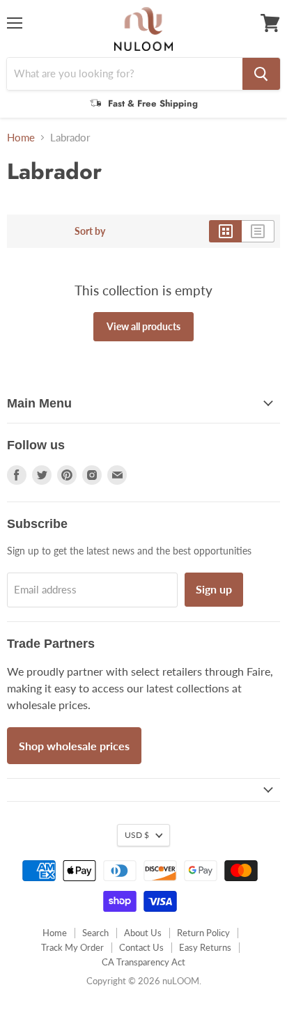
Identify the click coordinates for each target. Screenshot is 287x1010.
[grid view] (225, 231)
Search (95, 932)
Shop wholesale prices (74, 745)
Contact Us (141, 947)
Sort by (90, 231)
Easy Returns (205, 947)
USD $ (137, 835)
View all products (143, 326)
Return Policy (203, 932)
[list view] (258, 231)
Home (21, 137)
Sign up (214, 589)
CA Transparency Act (143, 962)
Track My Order (72, 947)
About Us (143, 932)
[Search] (261, 74)
